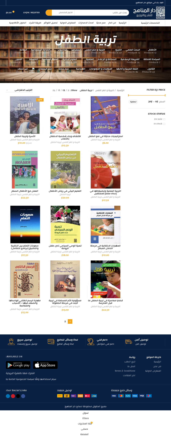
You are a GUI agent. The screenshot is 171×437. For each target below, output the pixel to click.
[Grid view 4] (38, 90)
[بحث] (49, 13)
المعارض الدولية (153, 371)
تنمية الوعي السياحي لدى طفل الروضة (65, 247)
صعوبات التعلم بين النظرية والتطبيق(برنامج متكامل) (25, 247)
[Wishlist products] (19, 12)
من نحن (157, 366)
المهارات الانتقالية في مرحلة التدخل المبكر (105, 247)
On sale (158, 119)
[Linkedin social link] (9, 3)
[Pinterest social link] (12, 3)
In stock (158, 124)
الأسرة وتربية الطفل (24, 136)
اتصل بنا (131, 366)
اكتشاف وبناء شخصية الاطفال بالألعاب (65, 137)
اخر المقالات (129, 375)
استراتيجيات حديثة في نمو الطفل (105, 136)
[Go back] (119, 40)
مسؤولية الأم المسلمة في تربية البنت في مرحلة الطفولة (65, 302)
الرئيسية (120, 90)
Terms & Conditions (125, 371)
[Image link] (131, 396)
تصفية (133, 101)
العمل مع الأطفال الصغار (24, 191)
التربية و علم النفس (104, 90)
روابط (132, 357)
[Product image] (65, 115)
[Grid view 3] (42, 90)
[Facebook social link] (18, 3)
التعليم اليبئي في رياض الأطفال (65, 191)
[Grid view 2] (46, 90)
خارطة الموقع (153, 357)
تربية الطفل (96, 140)
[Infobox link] (144, 341)
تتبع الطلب (129, 362)
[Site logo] (149, 12)
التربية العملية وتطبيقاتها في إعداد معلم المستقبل (105, 192)
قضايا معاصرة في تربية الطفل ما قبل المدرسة (105, 302)
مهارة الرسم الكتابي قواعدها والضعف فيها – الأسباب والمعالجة (25, 303)
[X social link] (15, 3)
